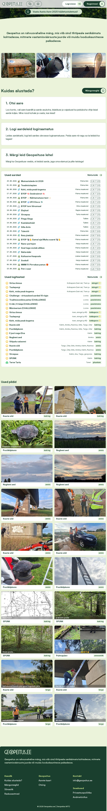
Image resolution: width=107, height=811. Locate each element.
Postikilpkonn (10, 450)
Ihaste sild (8, 416)
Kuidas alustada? (13, 780)
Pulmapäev (61, 655)
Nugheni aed (62, 450)
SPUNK (6, 621)
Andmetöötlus (80, 797)
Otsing (42, 784)
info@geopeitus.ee (82, 780)
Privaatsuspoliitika (82, 792)
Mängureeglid (11, 784)
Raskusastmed (11, 793)
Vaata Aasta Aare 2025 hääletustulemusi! (55, 11)
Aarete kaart (45, 780)
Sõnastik (8, 789)
